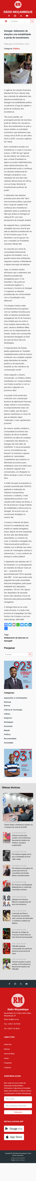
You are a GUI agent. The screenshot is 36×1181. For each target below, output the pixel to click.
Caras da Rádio (9, 1054)
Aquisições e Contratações (15, 698)
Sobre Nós (8, 1044)
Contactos (7, 1068)
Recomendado (10, 738)
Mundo (7, 730)
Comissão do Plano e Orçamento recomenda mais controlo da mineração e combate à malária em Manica (22, 918)
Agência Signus (20, 1160)
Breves (7, 705)
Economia (8, 726)
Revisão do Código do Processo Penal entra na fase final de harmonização (22, 934)
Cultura (7, 714)
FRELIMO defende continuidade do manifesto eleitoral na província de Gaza (22, 949)
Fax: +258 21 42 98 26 (12, 1029)
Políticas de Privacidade (18, 1158)
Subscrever (18, 1112)
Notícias (7, 702)
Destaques (8, 722)
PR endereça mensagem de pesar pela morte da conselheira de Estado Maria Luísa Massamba (22, 871)
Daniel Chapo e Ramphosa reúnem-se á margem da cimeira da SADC (18, 826)
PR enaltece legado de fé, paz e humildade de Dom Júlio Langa (21, 856)
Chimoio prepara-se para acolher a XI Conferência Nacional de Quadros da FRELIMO (21, 965)
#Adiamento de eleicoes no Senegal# (16, 639)
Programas (8, 1063)
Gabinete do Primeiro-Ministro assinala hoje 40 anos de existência (21, 902)
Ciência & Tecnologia (13, 710)
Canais (6, 1058)
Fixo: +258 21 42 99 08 (12, 1024)
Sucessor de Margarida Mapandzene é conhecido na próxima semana (22, 887)
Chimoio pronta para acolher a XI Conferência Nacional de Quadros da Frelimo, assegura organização (21, 840)
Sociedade (8, 743)
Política (16, 48)
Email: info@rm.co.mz (11, 1019)
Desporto (8, 718)
